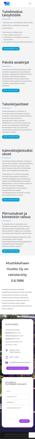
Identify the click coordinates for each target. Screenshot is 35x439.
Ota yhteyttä (11, 137)
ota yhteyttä (11, 90)
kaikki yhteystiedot (17, 368)
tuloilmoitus (11, 49)
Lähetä (24, 421)
